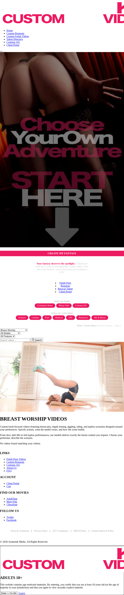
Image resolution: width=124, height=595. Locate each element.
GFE (70, 317)
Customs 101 (13, 42)
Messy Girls (64, 305)
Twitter (10, 517)
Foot (47, 317)
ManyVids (11, 501)
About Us (11, 467)
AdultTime (11, 498)
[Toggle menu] (1, 51)
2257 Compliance (60, 531)
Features (22, 317)
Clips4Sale (11, 504)
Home (9, 30)
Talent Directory (14, 39)
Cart (8, 486)
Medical (58, 317)
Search (38, 340)
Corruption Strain (45, 305)
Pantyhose (83, 317)
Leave (22, 593)
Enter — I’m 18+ (9, 593)
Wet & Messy (100, 317)
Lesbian (35, 317)
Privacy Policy (40, 531)
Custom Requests (15, 33)
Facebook (11, 520)
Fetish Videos (90, 326)
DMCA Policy (79, 531)
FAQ (9, 470)
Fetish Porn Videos (16, 459)
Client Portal (12, 45)
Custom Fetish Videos (17, 36)
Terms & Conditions (19, 531)
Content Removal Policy (102, 531)
